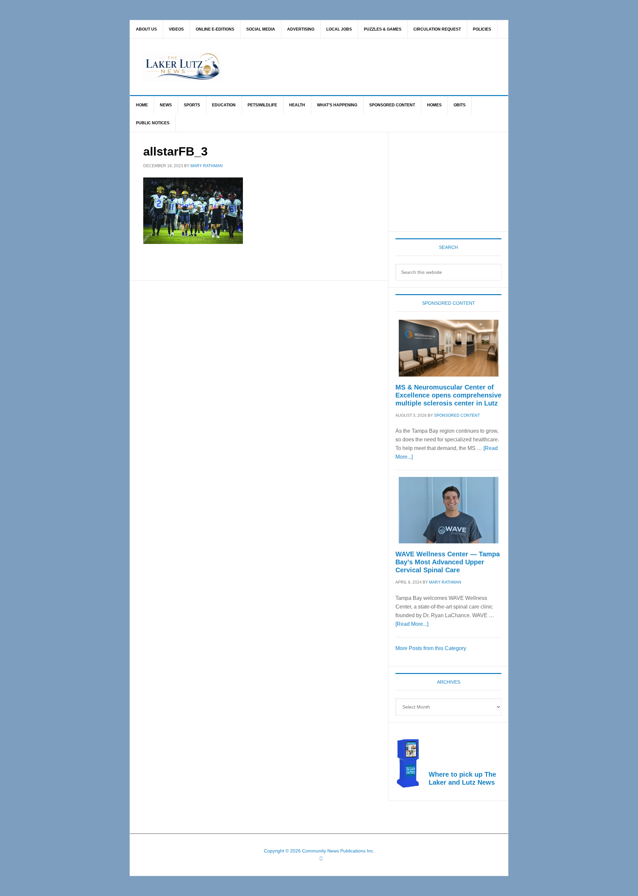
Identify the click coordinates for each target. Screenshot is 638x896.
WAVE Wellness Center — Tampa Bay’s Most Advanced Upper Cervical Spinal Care (447, 562)
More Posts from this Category (430, 648)
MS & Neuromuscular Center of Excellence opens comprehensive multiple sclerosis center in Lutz (448, 395)
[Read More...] (411, 624)
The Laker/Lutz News (336, 67)
